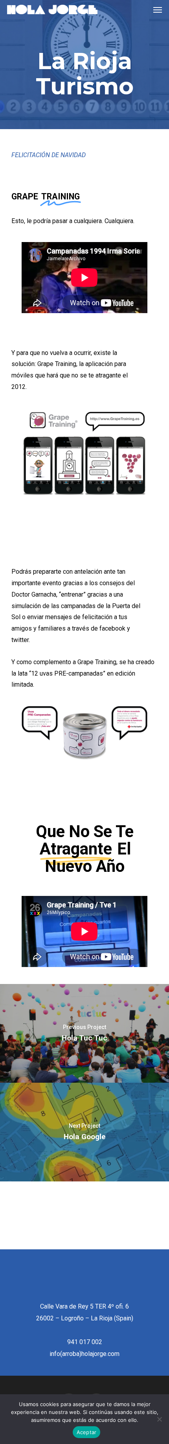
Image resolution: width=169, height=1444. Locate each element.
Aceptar (87, 1432)
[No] (159, 1419)
